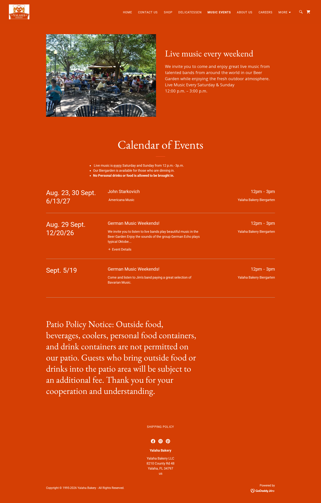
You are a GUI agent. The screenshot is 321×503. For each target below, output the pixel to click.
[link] (19, 12)
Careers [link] (266, 12)
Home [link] (127, 12)
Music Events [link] (219, 12)
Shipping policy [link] (160, 427)
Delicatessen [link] (190, 12)
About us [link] (244, 12)
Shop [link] (168, 12)
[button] (284, 12)
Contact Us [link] (148, 12)
